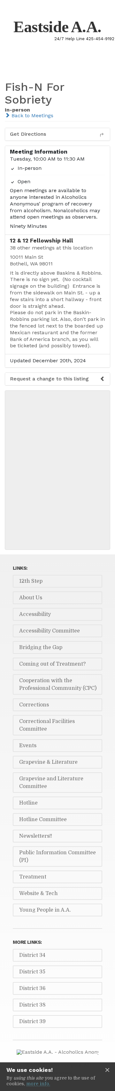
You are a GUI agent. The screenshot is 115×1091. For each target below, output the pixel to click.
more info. (38, 1083)
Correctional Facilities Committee (47, 725)
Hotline (28, 803)
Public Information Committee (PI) (57, 856)
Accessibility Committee (49, 631)
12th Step (30, 581)
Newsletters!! (35, 836)
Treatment (32, 877)
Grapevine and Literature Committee (51, 782)
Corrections (34, 705)
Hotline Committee (43, 819)
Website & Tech (38, 893)
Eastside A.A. (57, 27)
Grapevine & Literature (48, 762)
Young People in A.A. (45, 910)
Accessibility (35, 614)
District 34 (32, 955)
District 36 (32, 988)
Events (27, 745)
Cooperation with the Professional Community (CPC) (57, 684)
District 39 (32, 1021)
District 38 (32, 1005)
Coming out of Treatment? (52, 664)
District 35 (32, 972)
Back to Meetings (31, 115)
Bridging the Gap (40, 647)
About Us (30, 598)
